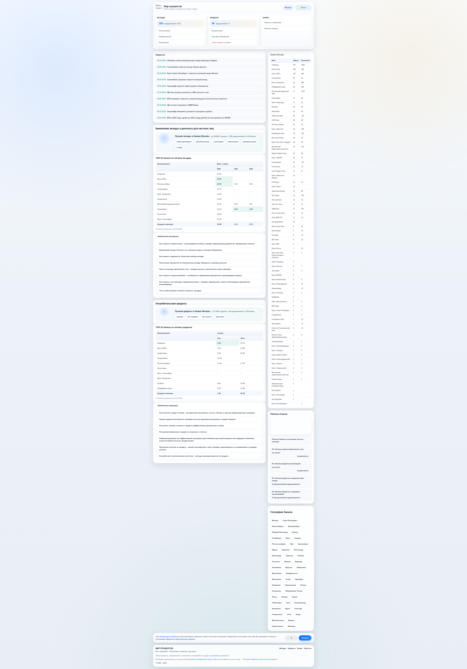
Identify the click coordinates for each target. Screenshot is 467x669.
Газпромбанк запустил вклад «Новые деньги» (187, 67)
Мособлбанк (276, 231)
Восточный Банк (278, 138)
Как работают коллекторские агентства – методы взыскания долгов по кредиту (193, 456)
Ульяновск (276, 567)
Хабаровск (301, 567)
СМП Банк (275, 120)
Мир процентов (173, 6)
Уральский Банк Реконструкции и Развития (278, 255)
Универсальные (165, 36)
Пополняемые (164, 31)
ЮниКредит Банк (278, 133)
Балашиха (276, 609)
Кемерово (276, 585)
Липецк (284, 597)
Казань (295, 532)
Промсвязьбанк (277, 116)
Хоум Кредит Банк (278, 171)
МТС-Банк (275, 195)
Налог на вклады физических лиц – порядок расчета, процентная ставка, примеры (195, 269)
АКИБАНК (275, 297)
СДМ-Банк (275, 209)
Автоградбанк (277, 399)
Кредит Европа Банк (279, 153)
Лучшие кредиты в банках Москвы (192, 311)
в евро (179, 147)
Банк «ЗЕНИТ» (277, 158)
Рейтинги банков (271, 28)
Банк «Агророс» (277, 350)
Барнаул (298, 562)
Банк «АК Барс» (278, 293)
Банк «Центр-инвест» (279, 301)
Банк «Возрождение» (279, 284)
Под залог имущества (220, 36)
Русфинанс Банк (278, 319)
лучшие (180, 317)
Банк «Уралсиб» (277, 129)
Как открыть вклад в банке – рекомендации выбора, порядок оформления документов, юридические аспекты (207, 244)
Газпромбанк (162, 189)
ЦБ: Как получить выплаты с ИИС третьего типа (188, 92)
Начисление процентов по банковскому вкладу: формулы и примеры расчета (193, 263)
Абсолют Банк (277, 204)
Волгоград (298, 550)
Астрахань (276, 591)
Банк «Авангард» (278, 102)
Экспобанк (275, 271)
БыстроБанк (276, 390)
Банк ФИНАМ (277, 275)
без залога (206, 317)
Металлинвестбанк (279, 279)
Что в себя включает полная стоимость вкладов (180, 291)
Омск (288, 538)
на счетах (276, 453)
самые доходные (184, 142)
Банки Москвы (277, 55)
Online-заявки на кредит (221, 42)
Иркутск (288, 567)
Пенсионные (164, 42)
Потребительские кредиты (171, 303)
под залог (220, 317)
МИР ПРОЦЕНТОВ (164, 648)
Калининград (300, 603)
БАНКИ (266, 18)
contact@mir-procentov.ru (219, 656)
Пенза (274, 597)
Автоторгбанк (277, 200)
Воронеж (286, 550)
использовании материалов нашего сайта (201, 659)
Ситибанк (275, 235)
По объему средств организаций (286, 464)
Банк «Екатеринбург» (279, 404)
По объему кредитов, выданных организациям (286, 493)
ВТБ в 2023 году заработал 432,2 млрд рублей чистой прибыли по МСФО (198, 118)
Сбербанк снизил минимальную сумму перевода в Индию (192, 60)
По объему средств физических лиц (287, 449)
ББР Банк (275, 306)
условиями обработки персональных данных (175, 639)
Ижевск (287, 562)
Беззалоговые (217, 31)
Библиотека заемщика (168, 406)
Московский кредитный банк (168, 204)
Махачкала (276, 579)
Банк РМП (275, 244)
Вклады (282, 648)
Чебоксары (277, 603)
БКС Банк (275, 240)
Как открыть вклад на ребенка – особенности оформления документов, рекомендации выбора (200, 275)
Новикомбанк (276, 288)
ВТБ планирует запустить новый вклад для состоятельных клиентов (197, 99)
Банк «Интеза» (277, 266)
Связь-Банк (276, 167)
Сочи (289, 614)
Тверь (298, 614)
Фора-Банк (275, 111)
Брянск (291, 620)
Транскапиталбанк (278, 191)
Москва (275, 520)
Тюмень (300, 556)
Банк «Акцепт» (277, 363)
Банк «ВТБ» (162, 179)
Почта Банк (161, 214)
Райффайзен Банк (164, 388)
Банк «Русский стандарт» (281, 142)
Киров (294, 597)
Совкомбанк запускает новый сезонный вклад (187, 80)
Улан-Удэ (298, 609)
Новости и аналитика (272, 22)
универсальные (249, 142)
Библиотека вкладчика (168, 236)
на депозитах (302, 456)
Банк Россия (276, 248)
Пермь (275, 550)
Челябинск (276, 538)
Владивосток (291, 573)
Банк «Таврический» (279, 368)
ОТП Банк (275, 182)
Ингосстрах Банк (278, 226)
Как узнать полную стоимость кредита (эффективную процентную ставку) (191, 426)
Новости (160, 55)
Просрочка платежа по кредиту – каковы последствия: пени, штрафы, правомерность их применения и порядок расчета (208, 448)
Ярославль (277, 573)
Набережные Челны (294, 591)
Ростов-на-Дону (279, 544)
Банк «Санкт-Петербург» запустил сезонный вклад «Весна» (192, 73)
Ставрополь (277, 614)
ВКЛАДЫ (161, 18)
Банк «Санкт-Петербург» (281, 310)
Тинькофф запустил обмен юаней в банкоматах (187, 86)
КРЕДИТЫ (214, 18)
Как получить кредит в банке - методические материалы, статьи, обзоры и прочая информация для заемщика (207, 413)
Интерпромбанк (277, 222)
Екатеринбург (294, 526)
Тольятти (276, 562)
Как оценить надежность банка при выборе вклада (181, 256)
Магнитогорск (278, 620)
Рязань (303, 585)
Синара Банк (276, 315)
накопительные (202, 142)
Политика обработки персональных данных (260, 659)
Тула (288, 603)
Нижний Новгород (280, 532)
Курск (287, 609)
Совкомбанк (162, 209)
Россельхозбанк (163, 184)
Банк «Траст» (277, 186)
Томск (288, 579)
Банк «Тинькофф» (164, 219)
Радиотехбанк (277, 379)
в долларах (219, 142)
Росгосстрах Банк (278, 213)
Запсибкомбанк (277, 341)
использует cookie (168, 636)
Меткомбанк (276, 324)
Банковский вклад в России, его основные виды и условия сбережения (190, 250)
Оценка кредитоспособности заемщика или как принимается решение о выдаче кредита (197, 419)
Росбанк (160, 383)
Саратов (289, 556)
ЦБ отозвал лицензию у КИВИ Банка (182, 105)
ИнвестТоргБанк (278, 262)
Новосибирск (278, 526)
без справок (193, 317)
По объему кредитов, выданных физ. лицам (288, 479)
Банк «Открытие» (164, 194)
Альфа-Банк (162, 199)
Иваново (291, 626)
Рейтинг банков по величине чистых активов (287, 440)
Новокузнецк (290, 585)
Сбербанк (161, 174)
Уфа (291, 544)
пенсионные (233, 142)
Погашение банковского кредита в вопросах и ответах (183, 432)
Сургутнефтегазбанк (279, 355)
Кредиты (292, 648)
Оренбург (299, 579)
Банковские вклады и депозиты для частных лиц (185, 128)
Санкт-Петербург (290, 520)
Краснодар (276, 556)
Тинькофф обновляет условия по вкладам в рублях (189, 111)
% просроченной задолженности (286, 484)
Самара (297, 538)
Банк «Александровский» (281, 359)
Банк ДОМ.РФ (277, 217)
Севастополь (277, 626)
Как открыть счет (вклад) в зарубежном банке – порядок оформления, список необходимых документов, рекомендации (204, 283)
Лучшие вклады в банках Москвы (192, 136)
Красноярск (303, 544)
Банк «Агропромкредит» (280, 346)
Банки (299, 648)
